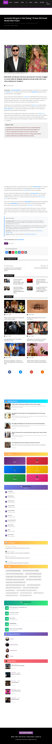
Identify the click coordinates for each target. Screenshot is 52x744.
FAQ (16, 736)
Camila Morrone (14, 203)
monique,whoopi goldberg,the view (12, 592)
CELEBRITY (16, 2)
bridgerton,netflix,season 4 (38, 592)
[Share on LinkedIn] (19, 252)
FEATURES (42, 2)
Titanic (8, 92)
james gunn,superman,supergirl (31, 570)
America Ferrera (13, 650)
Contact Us (38, 736)
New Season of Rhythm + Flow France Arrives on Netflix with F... (17, 553)
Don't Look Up (8, 108)
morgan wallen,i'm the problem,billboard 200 (15, 582)
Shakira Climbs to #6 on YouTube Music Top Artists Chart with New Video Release (37, 361)
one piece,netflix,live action (35, 576)
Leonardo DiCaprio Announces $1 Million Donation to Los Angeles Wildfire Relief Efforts (18, 290)
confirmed (26, 96)
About (12, 736)
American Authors (14, 644)
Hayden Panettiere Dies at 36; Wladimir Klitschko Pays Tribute (20, 135)
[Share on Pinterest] (13, 252)
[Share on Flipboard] (22, 252)
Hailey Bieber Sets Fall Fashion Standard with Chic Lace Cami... (17, 548)
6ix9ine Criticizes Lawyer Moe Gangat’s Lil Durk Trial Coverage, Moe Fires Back (24, 133)
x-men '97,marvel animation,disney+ (14, 573)
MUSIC (30, 2)
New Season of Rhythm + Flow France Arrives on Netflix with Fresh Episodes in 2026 (14, 362)
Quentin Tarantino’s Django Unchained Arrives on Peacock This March (42, 282)
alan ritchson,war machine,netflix (33, 579)
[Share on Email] (25, 252)
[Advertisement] (27, 36)
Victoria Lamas (37, 186)
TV (26, 2)
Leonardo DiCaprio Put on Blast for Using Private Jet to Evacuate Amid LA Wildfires (41, 289)
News (8, 25)
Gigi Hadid (27, 201)
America (12, 638)
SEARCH (48, 4)
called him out (41, 113)
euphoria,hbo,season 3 (10, 590)
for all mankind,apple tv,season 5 (25, 595)
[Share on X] (10, 252)
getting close (35, 105)
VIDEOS (36, 2)
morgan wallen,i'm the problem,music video (16, 576)
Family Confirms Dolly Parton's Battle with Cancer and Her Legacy (14, 318)
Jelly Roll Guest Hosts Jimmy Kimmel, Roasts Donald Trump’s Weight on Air (23, 129)
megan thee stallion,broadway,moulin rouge (15, 585)
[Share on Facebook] (6, 252)
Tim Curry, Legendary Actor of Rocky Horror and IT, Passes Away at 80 (22, 131)
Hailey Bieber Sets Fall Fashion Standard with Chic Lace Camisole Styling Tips (23, 127)
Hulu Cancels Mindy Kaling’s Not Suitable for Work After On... (17, 563)
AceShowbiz (24, 739)
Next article (43, 266)
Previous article (9, 266)
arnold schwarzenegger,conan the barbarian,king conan (26, 590)
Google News (21, 239)
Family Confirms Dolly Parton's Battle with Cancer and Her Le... (17, 558)
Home (5, 25)
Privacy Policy (30, 736)
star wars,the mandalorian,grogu (33, 573)
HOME (5, 2)
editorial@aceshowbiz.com (30, 234)
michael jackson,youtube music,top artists (15, 579)
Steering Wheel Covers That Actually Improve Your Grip (12, 340)
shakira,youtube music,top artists (12, 595)
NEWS (10, 2)
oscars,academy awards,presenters (33, 584)
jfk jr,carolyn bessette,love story (26, 592)
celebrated (26, 190)
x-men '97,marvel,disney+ (13, 570)
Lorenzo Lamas (34, 193)
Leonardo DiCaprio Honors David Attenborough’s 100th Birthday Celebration (18, 282)
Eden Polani (35, 92)
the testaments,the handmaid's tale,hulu (30, 587)
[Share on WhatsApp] (16, 252)
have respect (30, 205)
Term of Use (22, 736)
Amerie (11, 656)
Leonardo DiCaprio (14, 25)
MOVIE (22, 2)
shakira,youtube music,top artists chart (13, 587)
